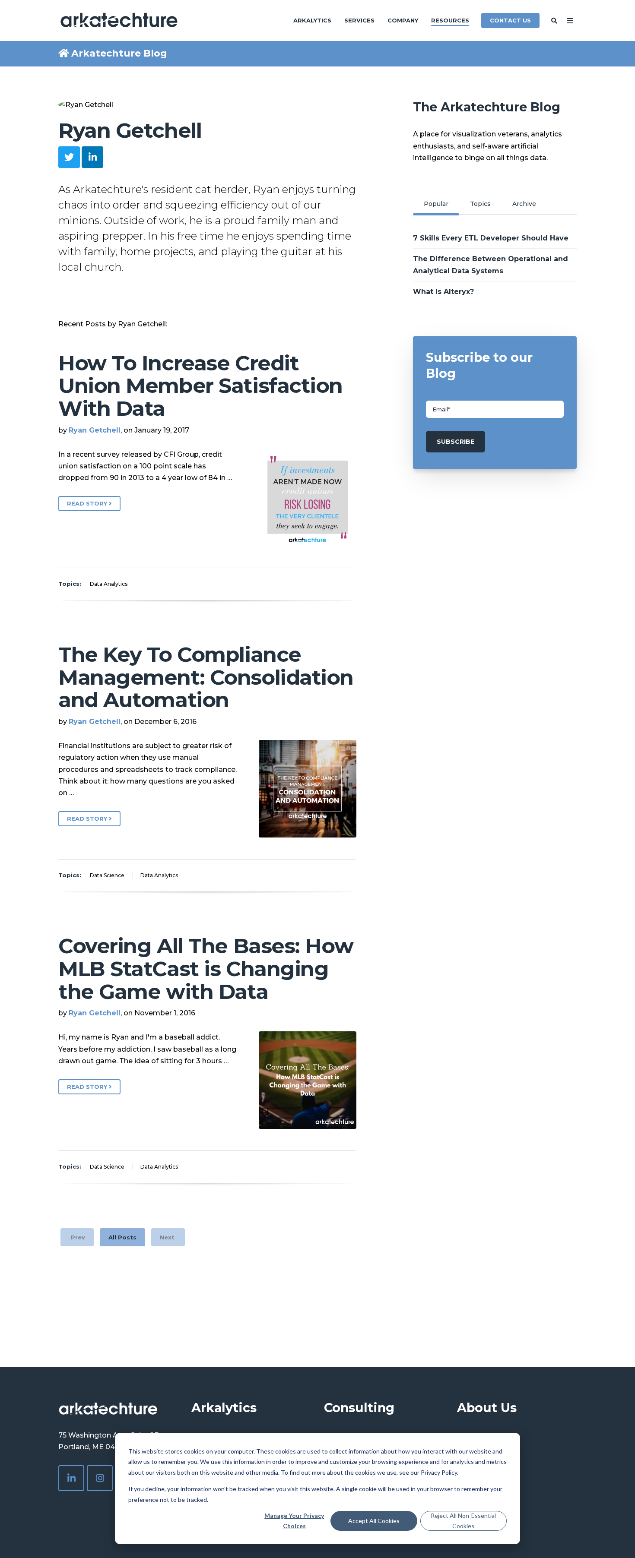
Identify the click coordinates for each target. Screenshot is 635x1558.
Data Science (107, 875)
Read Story (88, 503)
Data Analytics (108, 584)
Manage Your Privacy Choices (294, 1521)
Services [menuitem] (359, 20)
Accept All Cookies (374, 1520)
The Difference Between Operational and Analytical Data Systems (490, 265)
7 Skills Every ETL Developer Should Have (490, 238)
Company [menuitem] (402, 20)
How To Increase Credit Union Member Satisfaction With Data (200, 386)
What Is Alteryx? (443, 292)
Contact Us (510, 20)
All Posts (122, 1237)
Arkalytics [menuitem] (312, 20)
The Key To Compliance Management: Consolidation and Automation (205, 677)
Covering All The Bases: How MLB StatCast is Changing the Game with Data (205, 968)
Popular (436, 204)
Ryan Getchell (95, 430)
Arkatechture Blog (119, 53)
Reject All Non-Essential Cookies (463, 1521)
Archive (524, 204)
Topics (480, 204)
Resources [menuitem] (450, 20)
